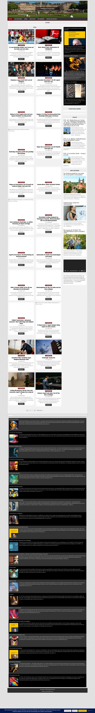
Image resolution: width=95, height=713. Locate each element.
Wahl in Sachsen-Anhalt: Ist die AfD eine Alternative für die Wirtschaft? (21, 288)
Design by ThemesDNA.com (47, 691)
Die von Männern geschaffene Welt (17, 613)
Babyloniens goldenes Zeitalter (71, 28)
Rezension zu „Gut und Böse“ (70, 54)
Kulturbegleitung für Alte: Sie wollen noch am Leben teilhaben (49, 288)
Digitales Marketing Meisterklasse (16, 680)
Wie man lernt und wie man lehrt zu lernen (18, 505)
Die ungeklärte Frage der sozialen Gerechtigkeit (19, 599)
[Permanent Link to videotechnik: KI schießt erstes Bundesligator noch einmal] (49, 244)
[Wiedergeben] (65, 272)
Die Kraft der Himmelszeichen (16, 464)
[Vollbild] (84, 272)
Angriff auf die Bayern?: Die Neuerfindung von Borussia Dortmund (21, 255)
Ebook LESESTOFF (32, 19)
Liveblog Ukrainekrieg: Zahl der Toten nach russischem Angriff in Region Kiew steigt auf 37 (21, 392)
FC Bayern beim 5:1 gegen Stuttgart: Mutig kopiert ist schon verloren (48, 326)
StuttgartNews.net (47, 8)
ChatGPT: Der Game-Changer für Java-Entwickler (20, 518)
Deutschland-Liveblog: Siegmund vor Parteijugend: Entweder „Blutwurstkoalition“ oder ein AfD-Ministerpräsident (48, 218)
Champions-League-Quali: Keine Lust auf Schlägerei (21, 81)
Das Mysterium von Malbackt (15, 491)
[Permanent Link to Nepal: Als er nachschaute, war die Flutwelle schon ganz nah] (49, 136)
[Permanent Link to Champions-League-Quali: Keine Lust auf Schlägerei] (21, 69)
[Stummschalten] (82, 272)
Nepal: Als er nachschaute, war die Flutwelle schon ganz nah (48, 147)
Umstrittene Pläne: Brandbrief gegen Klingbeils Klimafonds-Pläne (21, 358)
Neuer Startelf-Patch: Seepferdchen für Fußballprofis (48, 48)
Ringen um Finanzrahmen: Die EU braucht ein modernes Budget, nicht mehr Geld (21, 185)
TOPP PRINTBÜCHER (41, 19)
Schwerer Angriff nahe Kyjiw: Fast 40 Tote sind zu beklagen (48, 394)
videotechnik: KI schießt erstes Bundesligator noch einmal (49, 255)
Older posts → (40, 410)
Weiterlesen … (78, 136)
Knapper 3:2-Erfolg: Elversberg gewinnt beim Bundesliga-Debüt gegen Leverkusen (49, 115)
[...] (78, 51)
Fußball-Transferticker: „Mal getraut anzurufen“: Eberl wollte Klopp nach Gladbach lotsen (21, 321)
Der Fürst (11, 572)
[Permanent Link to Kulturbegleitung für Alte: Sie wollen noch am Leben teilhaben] (49, 276)
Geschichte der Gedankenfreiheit (16, 438)
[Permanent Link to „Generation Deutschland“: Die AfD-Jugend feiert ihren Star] (49, 69)
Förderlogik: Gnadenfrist (48, 358)
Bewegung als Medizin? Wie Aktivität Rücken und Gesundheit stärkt (74, 233)
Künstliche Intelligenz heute (15, 424)
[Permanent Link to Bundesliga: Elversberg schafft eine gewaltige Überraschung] (21, 138)
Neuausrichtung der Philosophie (71, 79)
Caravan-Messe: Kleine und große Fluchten (48, 184)
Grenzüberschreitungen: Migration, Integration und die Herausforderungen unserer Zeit (28, 532)
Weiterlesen (21, 59)
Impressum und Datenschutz (51, 19)
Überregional (21, 45)
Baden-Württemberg (18, 19)
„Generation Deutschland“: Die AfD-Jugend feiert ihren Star (48, 81)
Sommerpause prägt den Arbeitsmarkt (71, 204)
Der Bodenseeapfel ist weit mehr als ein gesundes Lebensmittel (73, 175)
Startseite (10, 19)
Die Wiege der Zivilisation (15, 640)
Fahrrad (25, 19)
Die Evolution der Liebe (14, 653)
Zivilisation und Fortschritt (15, 586)
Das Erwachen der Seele (14, 451)
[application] (74, 267)
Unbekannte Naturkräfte (14, 667)
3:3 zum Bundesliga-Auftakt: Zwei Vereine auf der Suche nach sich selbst (21, 48)
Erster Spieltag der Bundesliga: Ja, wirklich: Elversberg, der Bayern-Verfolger (21, 223)
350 (35, 410)
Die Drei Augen (12, 545)
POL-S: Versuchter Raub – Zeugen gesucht (74, 155)
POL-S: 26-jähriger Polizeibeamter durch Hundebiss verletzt (74, 141)
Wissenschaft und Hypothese (15, 626)
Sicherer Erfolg (12, 559)
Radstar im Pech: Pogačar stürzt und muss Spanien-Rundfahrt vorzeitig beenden (21, 115)
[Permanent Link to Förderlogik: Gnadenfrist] (49, 347)
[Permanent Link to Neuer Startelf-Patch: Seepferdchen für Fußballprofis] (49, 36)
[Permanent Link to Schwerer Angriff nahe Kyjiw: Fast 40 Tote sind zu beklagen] (49, 381)
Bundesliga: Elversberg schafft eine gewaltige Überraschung (21, 152)
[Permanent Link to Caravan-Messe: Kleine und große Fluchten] (49, 173)
